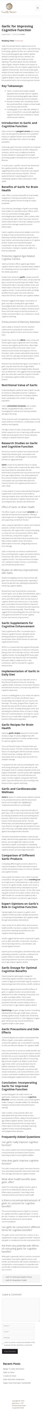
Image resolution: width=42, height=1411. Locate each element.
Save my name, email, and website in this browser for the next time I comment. (19, 1343)
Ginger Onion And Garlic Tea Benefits (17, 1383)
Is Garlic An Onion (9, 1376)
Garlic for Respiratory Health (16, 1280)
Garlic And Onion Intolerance (13, 1379)
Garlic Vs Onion (8, 1372)
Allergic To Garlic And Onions (13, 1369)
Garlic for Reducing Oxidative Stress (18, 1277)
